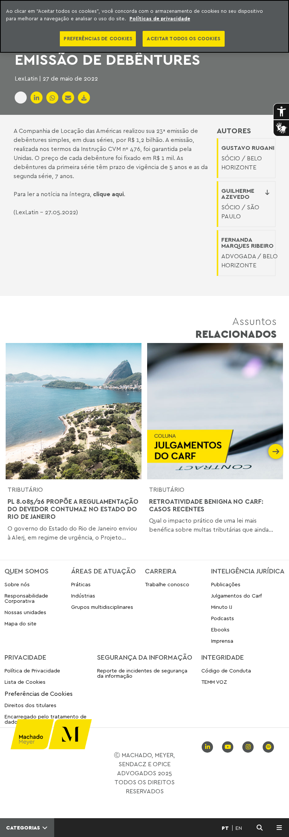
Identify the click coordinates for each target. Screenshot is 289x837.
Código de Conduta (226, 671)
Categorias (23, 827)
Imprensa (222, 640)
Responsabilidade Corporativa (26, 598)
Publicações (225, 584)
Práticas (81, 584)
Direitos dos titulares (30, 705)
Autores (234, 130)
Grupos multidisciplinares (102, 607)
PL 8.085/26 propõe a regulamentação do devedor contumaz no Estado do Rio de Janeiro (73, 509)
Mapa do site (21, 624)
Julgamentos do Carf (236, 595)
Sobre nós (17, 584)
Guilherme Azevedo (237, 193)
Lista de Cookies (25, 681)
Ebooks (220, 629)
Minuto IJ (221, 607)
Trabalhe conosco (167, 584)
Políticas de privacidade (159, 18)
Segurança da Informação (144, 657)
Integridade (222, 657)
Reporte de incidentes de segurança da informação (142, 673)
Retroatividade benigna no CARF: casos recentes (206, 505)
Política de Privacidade (32, 671)
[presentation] (13, 451)
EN (239, 828)
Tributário (25, 489)
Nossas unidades (25, 612)
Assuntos (236, 327)
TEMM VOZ (214, 681)
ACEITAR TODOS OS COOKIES (183, 38)
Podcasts (222, 618)
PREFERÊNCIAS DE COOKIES (98, 38)
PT (225, 828)
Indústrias (83, 595)
